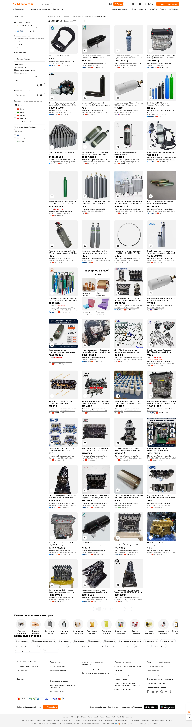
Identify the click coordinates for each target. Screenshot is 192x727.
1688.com (73, 717)
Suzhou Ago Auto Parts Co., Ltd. (92, 458)
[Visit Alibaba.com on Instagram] (161, 691)
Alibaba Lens (29, 707)
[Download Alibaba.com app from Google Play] (167, 707)
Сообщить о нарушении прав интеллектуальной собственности (127, 684)
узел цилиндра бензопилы (26, 646)
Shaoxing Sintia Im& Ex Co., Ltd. (59, 213)
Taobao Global (105, 717)
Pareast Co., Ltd (152, 411)
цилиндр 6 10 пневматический (131, 641)
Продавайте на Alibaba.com (156, 666)
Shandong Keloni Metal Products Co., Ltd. (96, 162)
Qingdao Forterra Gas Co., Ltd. (59, 63)
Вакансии (20, 679)
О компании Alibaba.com (26, 662)
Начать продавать (153, 670)
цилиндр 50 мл (95, 641)
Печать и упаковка (62, 16)
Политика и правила (57, 691)
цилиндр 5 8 (80, 641)
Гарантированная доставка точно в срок (62, 676)
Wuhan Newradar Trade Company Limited (96, 260)
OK (41, 85)
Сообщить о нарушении (122, 689)
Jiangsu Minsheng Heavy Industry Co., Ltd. (63, 310)
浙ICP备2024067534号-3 (152, 724)
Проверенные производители (93, 669)
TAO (113, 717)
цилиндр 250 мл (23, 641)
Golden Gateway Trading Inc (124, 112)
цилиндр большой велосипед (93, 646)
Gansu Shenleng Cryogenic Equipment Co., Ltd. (128, 211)
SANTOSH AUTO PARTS (122, 505)
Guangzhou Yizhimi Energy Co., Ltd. (61, 458)
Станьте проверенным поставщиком (160, 679)
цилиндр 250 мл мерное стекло (44, 641)
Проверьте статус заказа (156, 675)
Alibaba (50, 16)
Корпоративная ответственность (29, 675)
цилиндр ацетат (169, 641)
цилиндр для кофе (52, 651)
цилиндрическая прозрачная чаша (29, 651)
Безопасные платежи (57, 666)
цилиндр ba (73, 646)
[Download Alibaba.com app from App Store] (151, 707)
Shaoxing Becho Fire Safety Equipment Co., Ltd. (63, 162)
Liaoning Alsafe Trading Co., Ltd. (92, 552)
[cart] (140, 4)
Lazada (96, 717)
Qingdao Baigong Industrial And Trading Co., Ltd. (128, 411)
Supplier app (101, 707)
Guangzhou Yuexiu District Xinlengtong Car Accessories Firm (161, 363)
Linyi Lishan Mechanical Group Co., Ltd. (127, 65)
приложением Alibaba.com (132, 707)
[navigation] (29, 313)
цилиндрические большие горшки (120, 646)
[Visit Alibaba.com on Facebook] (148, 691)
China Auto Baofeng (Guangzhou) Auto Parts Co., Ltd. (128, 458)
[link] (189, 706)
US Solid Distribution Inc (155, 308)
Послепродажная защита (59, 681)
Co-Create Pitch (22, 670)
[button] (110, 4)
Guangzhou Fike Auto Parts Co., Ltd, (126, 308)
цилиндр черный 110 (143, 646)
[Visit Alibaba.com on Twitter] (157, 691)
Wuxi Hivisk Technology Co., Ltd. (60, 599)
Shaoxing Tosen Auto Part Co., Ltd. (93, 505)
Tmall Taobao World (85, 717)
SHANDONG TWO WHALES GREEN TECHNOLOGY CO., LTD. (161, 260)
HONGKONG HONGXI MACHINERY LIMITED (161, 552)
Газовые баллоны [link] (100, 16)
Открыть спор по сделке (123, 675)
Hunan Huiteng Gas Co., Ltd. (157, 114)
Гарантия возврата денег (58, 670)
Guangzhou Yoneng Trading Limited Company (63, 505)
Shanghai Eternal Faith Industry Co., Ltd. (161, 160)
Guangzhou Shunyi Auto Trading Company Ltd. (128, 599)
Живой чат (118, 670)
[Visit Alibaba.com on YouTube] (166, 691)
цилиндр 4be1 (65, 641)
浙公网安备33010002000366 (132, 724)
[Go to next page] (130, 609)
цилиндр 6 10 (110, 641)
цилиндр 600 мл (152, 641)
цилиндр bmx (161, 646)
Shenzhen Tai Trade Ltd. (90, 359)
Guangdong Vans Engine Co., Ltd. (60, 112)
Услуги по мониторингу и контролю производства (62, 686)
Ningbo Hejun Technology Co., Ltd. (60, 362)
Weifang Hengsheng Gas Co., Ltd (93, 211)
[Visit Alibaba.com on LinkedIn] (152, 691)
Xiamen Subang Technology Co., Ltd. (126, 162)
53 (126, 609)
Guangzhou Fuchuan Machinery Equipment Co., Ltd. (63, 552)
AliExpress (64, 717)
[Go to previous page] (95, 609)
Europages (128, 717)
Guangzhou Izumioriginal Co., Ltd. (158, 505)
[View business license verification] (116, 724)
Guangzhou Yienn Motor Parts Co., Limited (128, 359)
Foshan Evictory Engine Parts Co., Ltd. (62, 411)
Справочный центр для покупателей (127, 666)
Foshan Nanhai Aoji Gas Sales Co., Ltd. (95, 112)
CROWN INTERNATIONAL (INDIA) (126, 260)
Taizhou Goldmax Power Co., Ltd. (158, 65)
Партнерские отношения (156, 683)
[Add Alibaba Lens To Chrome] (50, 707)
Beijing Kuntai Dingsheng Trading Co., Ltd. (161, 458)
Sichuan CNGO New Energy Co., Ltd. (61, 260)
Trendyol (120, 717)
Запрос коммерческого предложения (95, 673)
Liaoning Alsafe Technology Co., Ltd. (94, 65)
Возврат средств (120, 679)
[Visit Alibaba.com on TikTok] (170, 691)
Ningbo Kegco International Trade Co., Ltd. (161, 211)
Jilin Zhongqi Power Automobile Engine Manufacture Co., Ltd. (96, 599)
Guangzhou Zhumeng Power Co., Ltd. (94, 411)
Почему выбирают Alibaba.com (28, 666)
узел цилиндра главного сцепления (52, 646)
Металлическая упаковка (81, 16)
